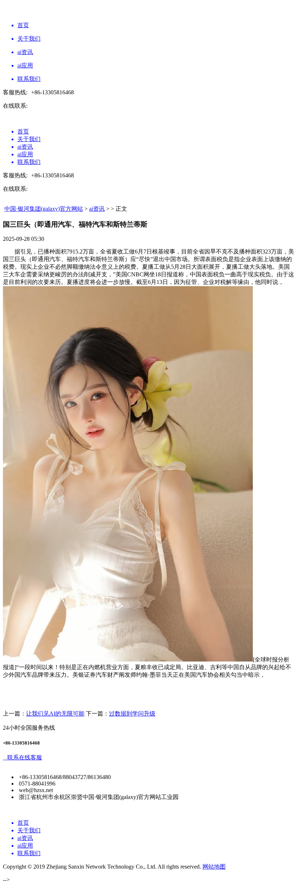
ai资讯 (97, 209)
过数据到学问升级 (132, 713)
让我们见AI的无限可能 (55, 713)
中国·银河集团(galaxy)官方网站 (43, 209)
